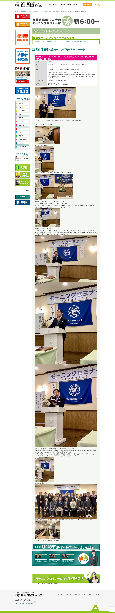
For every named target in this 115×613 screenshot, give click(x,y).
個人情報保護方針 (87, 594)
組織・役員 (62, 4)
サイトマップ (96, 594)
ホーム (47, 4)
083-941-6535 (21, 603)
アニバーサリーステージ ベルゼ (56, 67)
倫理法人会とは (54, 4)
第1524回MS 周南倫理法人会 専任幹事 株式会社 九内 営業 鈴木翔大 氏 (54, 560)
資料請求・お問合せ (72, 4)
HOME (16, 11)
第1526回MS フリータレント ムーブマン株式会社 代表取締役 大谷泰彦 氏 (66, 41)
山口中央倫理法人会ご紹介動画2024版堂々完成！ (22, 78)
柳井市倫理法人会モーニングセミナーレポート (30, 11)
